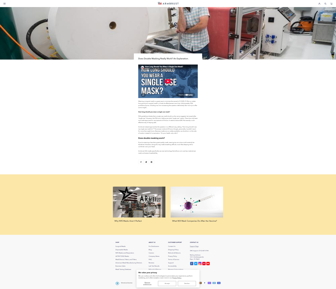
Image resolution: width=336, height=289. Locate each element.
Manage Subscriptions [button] (175, 269)
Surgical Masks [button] (120, 246)
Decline (187, 283)
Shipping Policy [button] (173, 250)
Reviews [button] (151, 263)
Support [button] (171, 263)
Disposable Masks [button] (121, 250)
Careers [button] (151, 253)
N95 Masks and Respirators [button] (124, 253)
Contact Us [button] (171, 246)
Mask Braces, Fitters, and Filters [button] (126, 259)
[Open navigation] (4, 3)
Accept (167, 283)
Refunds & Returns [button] (155, 269)
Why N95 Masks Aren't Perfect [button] (128, 221)
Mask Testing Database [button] (123, 269)
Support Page (194, 246)
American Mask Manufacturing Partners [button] (128, 263)
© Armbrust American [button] (126, 283)
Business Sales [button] (120, 266)
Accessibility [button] (172, 266)
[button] (168, 3)
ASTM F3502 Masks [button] (122, 256)
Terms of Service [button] (173, 259)
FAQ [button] (150, 259)
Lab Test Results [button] (154, 266)
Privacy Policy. (176, 278)
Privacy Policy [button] (172, 256)
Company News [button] (154, 256)
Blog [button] (150, 250)
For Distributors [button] (154, 246)
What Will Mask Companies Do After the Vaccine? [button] (194, 221)
